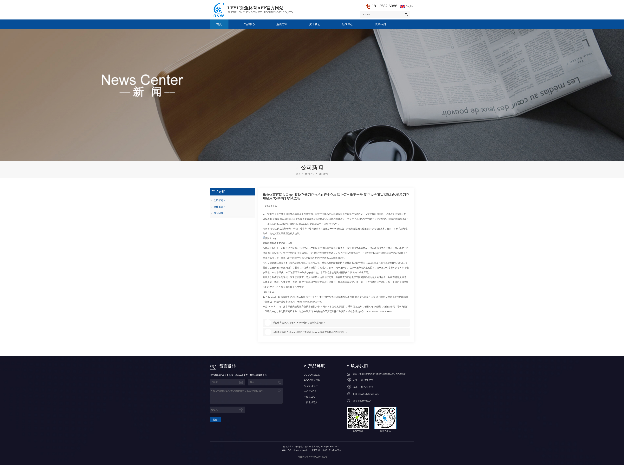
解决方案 (281, 24)
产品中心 (249, 24)
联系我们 (380, 24)
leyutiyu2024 (365, 401)
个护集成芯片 (311, 402)
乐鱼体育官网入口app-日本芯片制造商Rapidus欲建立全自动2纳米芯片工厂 (311, 332)
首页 (219, 24)
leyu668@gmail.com (369, 394)
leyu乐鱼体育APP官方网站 (256, 8)
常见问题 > (219, 213)
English (410, 6)
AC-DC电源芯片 (312, 380)
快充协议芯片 (311, 385)
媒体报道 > (219, 207)
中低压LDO (309, 397)
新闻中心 (347, 24)
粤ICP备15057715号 (332, 450)
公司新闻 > (219, 200)
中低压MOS (310, 391)
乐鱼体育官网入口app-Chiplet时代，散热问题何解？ (299, 322)
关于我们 (314, 24)
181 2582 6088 (366, 380)
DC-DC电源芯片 (312, 374)
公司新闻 (323, 173)
